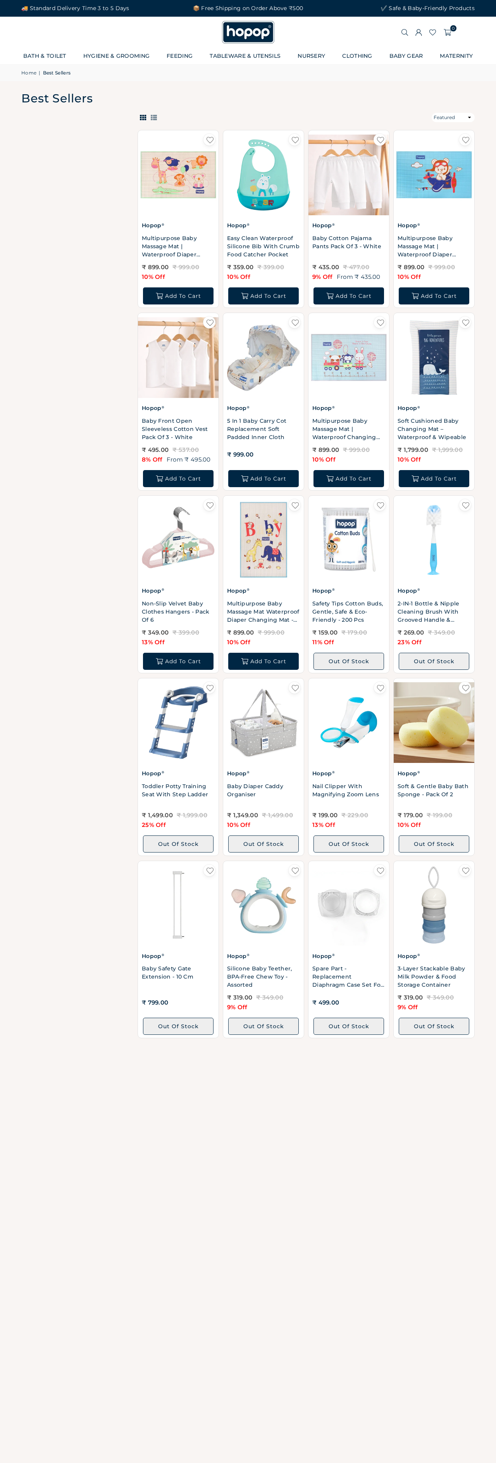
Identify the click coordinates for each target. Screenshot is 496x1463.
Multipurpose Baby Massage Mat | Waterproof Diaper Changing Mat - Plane (429, 247)
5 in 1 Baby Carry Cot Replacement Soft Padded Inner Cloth (256, 429)
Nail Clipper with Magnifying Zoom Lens (345, 790)
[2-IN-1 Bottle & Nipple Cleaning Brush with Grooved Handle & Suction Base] (434, 540)
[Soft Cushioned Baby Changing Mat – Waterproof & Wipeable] (434, 357)
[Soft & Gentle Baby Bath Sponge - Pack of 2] (434, 722)
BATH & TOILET (44, 55)
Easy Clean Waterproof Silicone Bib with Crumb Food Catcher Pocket (263, 246)
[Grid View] (143, 117)
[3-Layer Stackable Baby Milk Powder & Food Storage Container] (434, 905)
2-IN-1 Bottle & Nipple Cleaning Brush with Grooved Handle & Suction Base (429, 612)
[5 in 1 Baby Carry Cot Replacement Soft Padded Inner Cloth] (263, 357)
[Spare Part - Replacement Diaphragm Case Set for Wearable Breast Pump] (348, 905)
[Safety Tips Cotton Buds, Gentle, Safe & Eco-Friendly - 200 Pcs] (348, 540)
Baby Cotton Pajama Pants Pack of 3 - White (346, 242)
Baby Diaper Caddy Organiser (255, 790)
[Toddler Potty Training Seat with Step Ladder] (178, 722)
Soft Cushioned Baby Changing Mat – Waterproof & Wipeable (432, 429)
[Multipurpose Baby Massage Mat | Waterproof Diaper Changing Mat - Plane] (434, 174)
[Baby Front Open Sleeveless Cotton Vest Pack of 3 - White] (178, 357)
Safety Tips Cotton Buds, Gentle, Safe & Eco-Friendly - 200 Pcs (347, 611)
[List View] (153, 117)
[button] (447, 32)
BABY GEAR (406, 55)
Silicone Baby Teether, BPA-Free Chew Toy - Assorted (259, 976)
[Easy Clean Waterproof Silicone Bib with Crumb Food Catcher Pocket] (263, 174)
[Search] (405, 32)
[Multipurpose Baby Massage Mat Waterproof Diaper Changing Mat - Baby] (263, 540)
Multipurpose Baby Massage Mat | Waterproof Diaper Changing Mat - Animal (175, 247)
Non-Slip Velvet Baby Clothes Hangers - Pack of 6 (176, 611)
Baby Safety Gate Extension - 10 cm (167, 972)
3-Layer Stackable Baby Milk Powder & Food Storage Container (431, 976)
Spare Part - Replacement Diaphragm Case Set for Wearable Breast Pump (347, 977)
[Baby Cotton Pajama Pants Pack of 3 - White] (348, 174)
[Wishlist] (432, 32)
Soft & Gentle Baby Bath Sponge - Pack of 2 (433, 790)
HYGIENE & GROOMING (116, 55)
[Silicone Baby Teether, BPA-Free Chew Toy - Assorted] (263, 905)
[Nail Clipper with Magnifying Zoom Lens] (348, 722)
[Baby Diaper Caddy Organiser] (263, 722)
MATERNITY (456, 55)
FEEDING (180, 55)
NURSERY (311, 55)
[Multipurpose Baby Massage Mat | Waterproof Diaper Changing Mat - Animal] (178, 174)
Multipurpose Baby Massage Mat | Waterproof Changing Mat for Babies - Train (344, 429)
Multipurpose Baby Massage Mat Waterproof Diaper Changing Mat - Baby (263, 612)
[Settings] (418, 32)
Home (28, 73)
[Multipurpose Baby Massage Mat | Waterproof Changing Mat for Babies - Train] (348, 357)
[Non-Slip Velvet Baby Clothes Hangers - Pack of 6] (178, 540)
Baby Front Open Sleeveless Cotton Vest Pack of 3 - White (175, 429)
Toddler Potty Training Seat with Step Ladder (175, 790)
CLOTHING (357, 55)
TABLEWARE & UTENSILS (245, 55)
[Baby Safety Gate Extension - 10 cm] (178, 905)
